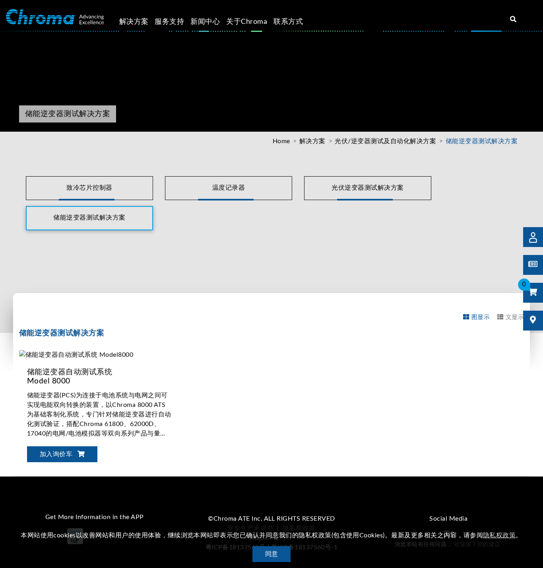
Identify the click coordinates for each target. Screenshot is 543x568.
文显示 (515, 317)
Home (281, 141)
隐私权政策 (499, 535)
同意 (271, 554)
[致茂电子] (55, 17)
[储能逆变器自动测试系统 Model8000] (76, 354)
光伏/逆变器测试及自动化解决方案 (385, 141)
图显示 (480, 317)
